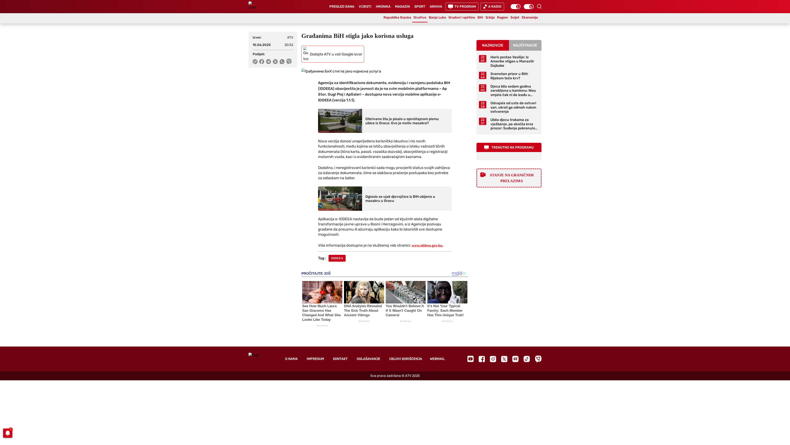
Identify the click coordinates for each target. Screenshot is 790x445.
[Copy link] (255, 61)
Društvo (420, 17)
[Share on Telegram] (268, 61)
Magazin (402, 6)
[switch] (515, 6)
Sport (419, 6)
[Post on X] (275, 61)
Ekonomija (530, 17)
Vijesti (365, 6)
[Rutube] (515, 359)
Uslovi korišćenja (405, 359)
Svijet (514, 17)
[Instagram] (493, 359)
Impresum (315, 359)
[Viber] (538, 359)
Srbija (490, 17)
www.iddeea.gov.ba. (427, 245)
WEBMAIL (437, 359)
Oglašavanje (368, 359)
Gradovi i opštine (461, 17)
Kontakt (340, 359)
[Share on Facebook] (261, 61)
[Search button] (539, 6)
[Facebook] (482, 359)
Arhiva (436, 6)
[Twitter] (504, 359)
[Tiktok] (527, 359)
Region (502, 17)
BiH (480, 17)
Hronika (383, 6)
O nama (291, 359)
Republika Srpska (397, 17)
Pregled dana (341, 6)
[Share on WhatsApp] (282, 61)
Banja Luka (437, 17)
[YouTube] (470, 359)
